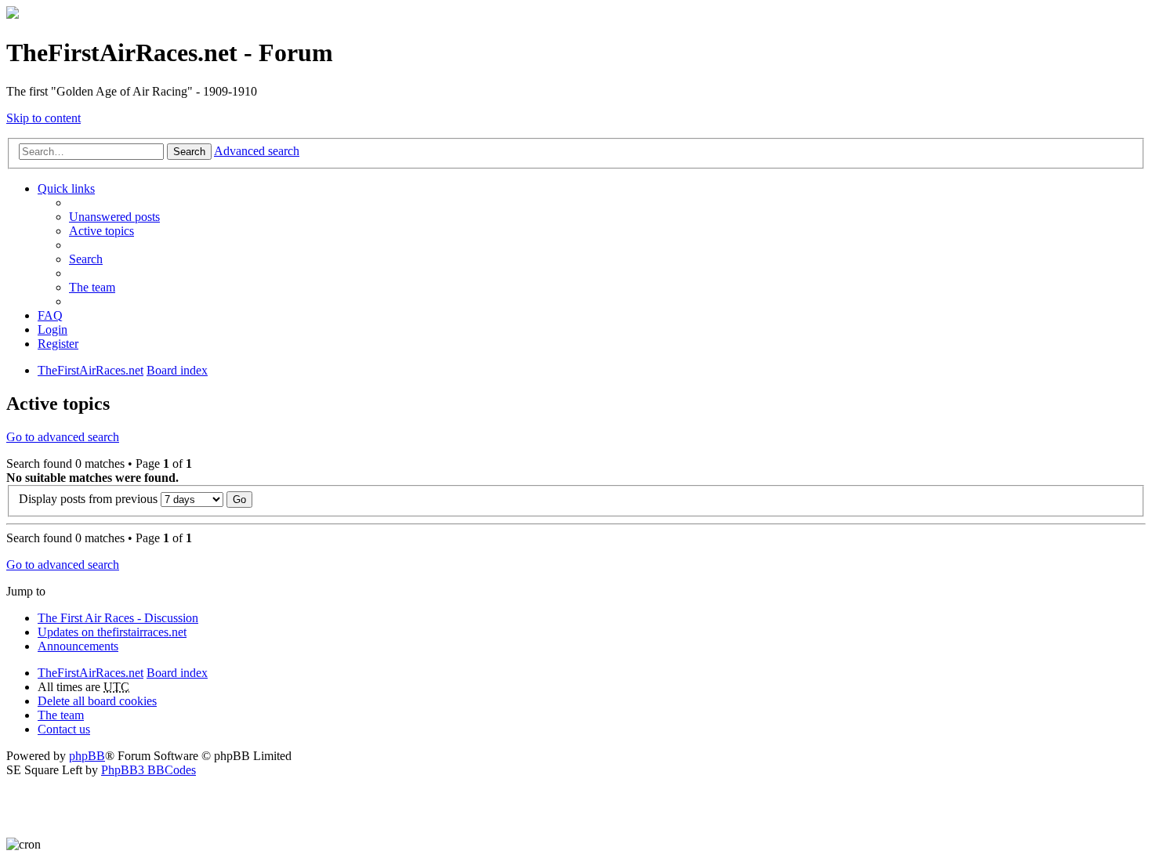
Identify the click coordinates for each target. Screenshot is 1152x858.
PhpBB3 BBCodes (148, 770)
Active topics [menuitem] (101, 230)
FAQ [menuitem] (50, 315)
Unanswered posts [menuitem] (114, 216)
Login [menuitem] (52, 329)
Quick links (66, 188)
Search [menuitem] (86, 259)
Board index (177, 672)
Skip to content (43, 118)
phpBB (87, 755)
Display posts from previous (90, 498)
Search (189, 151)
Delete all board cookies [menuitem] (97, 701)
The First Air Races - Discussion (118, 617)
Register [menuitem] (58, 343)
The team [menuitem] (92, 287)
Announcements (78, 646)
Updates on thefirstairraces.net (112, 632)
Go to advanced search (62, 436)
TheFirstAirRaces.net (90, 672)
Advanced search (256, 150)
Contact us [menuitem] (64, 729)
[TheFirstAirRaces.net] (12, 14)
